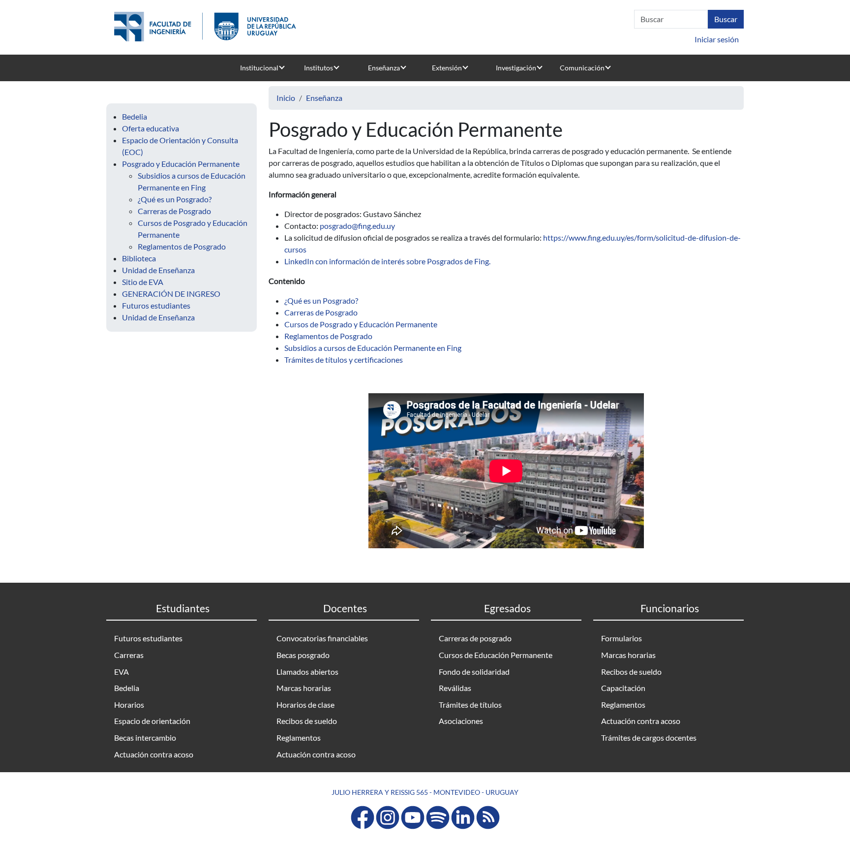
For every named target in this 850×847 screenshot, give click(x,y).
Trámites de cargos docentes (649, 737)
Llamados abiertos (307, 671)
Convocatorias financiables (322, 638)
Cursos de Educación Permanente (495, 654)
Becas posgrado (303, 654)
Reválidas (455, 687)
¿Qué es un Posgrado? (175, 199)
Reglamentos (298, 737)
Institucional (259, 67)
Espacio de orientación (152, 720)
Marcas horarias (303, 687)
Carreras (129, 654)
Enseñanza (384, 67)
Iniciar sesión (717, 39)
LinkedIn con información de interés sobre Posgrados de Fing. (388, 261)
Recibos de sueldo (306, 720)
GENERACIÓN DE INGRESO (171, 293)
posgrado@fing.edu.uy (357, 225)
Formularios (621, 638)
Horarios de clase (305, 704)
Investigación (516, 67)
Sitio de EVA (142, 281)
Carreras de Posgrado (174, 211)
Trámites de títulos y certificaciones (343, 359)
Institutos (318, 67)
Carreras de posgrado (475, 638)
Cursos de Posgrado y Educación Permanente (360, 324)
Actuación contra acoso (153, 754)
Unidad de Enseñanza (158, 270)
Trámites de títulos (470, 704)
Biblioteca (139, 258)
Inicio (285, 97)
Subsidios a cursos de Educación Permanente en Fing (372, 347)
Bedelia (134, 116)
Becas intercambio (145, 737)
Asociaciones (461, 720)
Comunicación (582, 67)
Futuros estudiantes (156, 305)
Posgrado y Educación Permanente (181, 163)
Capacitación (623, 687)
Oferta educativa (150, 128)
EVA (121, 671)
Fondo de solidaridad (474, 671)
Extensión (447, 67)
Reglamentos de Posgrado (182, 246)
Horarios (129, 704)
